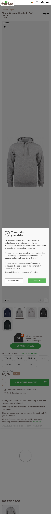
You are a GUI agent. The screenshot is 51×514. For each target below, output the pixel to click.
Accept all (37, 281)
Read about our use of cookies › (26, 272)
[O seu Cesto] (42, 2)
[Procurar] (37, 2)
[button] (32, 2)
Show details (13, 281)
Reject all (8, 272)
